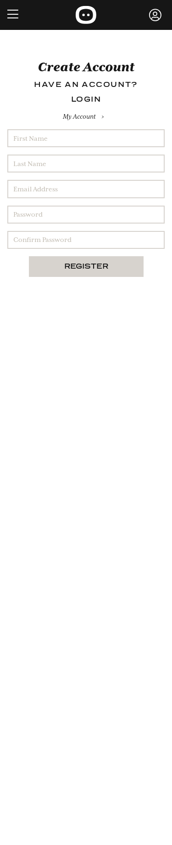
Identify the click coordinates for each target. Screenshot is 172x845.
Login (86, 99)
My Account (79, 116)
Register (86, 266)
